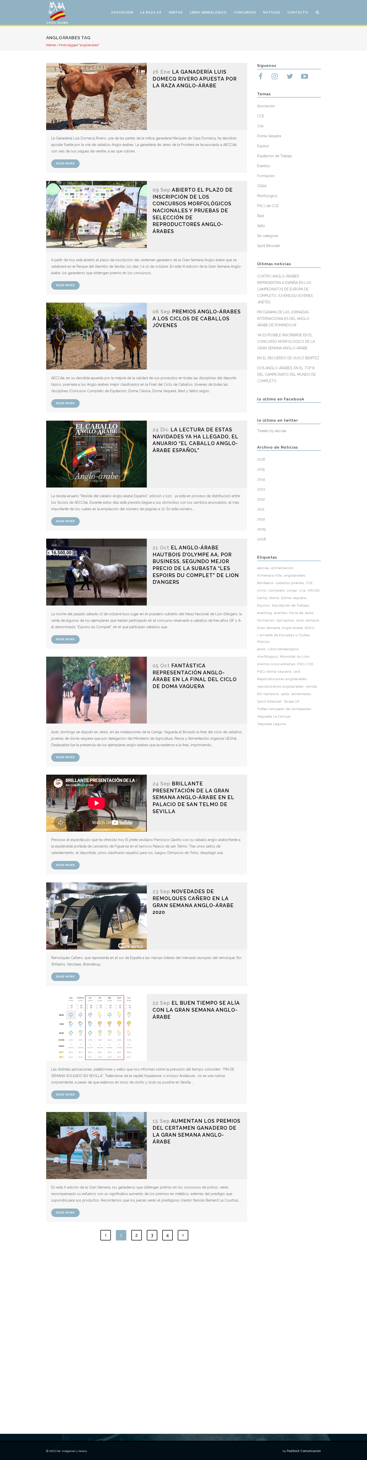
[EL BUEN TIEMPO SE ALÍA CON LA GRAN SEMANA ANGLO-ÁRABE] (96, 1027)
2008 (261, 539)
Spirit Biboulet (268, 246)
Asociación (266, 106)
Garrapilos (285, 620)
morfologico (267, 656)
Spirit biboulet (269, 701)
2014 (261, 479)
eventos (280, 613)
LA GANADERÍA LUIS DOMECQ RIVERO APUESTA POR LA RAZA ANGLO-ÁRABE (195, 79)
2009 (261, 529)
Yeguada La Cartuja (273, 716)
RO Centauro (268, 694)
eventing (264, 613)
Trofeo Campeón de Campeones (284, 709)
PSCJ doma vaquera (274, 671)
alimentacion (282, 568)
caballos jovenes (290, 583)
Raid (260, 216)
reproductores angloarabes (280, 686)
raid (296, 671)
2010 (261, 519)
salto (285, 694)
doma (274, 598)
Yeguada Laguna (271, 724)
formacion (266, 620)
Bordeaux (265, 583)
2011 (260, 509)
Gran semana (307, 620)
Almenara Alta (269, 575)
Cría (260, 126)
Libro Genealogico (283, 649)
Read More (65, 163)
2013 (261, 489)
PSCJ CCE (305, 664)
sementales (301, 694)
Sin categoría (267, 236)
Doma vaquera (293, 598)
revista (311, 686)
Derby (262, 598)
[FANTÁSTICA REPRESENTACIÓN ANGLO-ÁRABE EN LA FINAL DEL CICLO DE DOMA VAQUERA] (96, 690)
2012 (261, 499)
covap (292, 590)
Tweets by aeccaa (271, 431)
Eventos (263, 166)
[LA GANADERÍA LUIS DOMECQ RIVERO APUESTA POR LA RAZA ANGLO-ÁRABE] (96, 96)
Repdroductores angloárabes (282, 679)
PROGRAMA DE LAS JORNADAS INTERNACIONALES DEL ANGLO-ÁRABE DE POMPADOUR (284, 318)
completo (277, 590)
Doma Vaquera (269, 136)
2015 (261, 469)
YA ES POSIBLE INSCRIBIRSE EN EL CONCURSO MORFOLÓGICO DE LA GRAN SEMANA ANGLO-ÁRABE (286, 341)
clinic (262, 590)
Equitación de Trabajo (274, 156)
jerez (261, 649)
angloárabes (294, 575)
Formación (266, 176)
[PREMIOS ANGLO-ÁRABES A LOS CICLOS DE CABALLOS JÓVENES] (96, 336)
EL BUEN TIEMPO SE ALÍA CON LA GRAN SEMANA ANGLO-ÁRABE (196, 1010)
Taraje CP (291, 701)
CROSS (314, 590)
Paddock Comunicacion (304, 1451)
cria (302, 590)
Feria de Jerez (301, 613)
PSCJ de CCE (268, 206)
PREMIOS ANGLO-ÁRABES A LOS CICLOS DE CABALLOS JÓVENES (197, 318)
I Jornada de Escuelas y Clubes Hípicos (283, 638)
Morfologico (267, 196)
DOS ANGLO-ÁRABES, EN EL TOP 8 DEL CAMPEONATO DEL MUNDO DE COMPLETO (286, 374)
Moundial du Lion (295, 656)
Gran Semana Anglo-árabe (280, 628)
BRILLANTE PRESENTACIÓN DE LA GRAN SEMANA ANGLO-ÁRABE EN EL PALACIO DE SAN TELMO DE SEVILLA (193, 797)
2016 (261, 459)
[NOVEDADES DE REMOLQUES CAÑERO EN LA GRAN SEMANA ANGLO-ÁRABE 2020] (96, 916)
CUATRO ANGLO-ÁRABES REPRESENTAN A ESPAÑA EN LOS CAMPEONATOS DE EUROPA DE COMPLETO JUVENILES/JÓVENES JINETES (285, 289)
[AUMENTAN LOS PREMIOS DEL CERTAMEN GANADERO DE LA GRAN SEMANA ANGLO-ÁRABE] (96, 1145)
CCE (260, 116)
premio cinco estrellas (276, 664)
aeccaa (263, 568)
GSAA (261, 186)
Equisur (263, 146)
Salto (261, 226)
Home (51, 45)
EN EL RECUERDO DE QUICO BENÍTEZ (288, 358)
